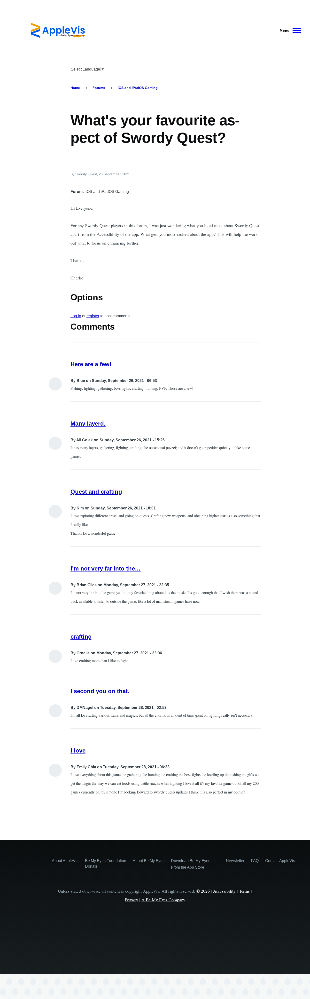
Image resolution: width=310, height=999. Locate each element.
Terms (244, 891)
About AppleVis (65, 861)
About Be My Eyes (148, 861)
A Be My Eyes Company (163, 900)
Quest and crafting (96, 491)
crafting (81, 636)
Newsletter (235, 861)
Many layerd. (88, 423)
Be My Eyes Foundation (105, 861)
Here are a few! (90, 364)
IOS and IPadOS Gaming (138, 88)
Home (75, 88)
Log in (75, 316)
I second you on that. (99, 691)
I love (77, 750)
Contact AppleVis (280, 861)
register (92, 316)
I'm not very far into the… (105, 568)
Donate (91, 866)
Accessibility (224, 891)
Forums (99, 88)
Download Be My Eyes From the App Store (190, 864)
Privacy (131, 900)
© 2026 (203, 891)
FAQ (255, 861)
